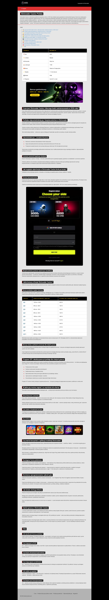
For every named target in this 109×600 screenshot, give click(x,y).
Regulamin (75, 593)
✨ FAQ (24, 46)
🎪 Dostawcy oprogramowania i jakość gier (32, 42)
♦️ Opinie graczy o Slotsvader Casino (31, 45)
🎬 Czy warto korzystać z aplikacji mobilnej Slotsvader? (35, 39)
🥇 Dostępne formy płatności (29, 40)
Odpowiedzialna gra (67, 593)
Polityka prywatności (57, 593)
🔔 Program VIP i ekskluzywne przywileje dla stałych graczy (36, 36)
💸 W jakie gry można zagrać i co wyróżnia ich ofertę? (34, 37)
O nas (35, 593)
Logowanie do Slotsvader (83, 3)
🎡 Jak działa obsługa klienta (29, 43)
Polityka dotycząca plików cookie (44, 593)
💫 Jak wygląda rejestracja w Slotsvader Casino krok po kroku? (37, 32)
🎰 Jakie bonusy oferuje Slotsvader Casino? (32, 34)
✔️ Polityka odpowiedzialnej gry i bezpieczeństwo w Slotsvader (37, 31)
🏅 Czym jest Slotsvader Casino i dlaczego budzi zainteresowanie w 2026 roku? (40, 29)
